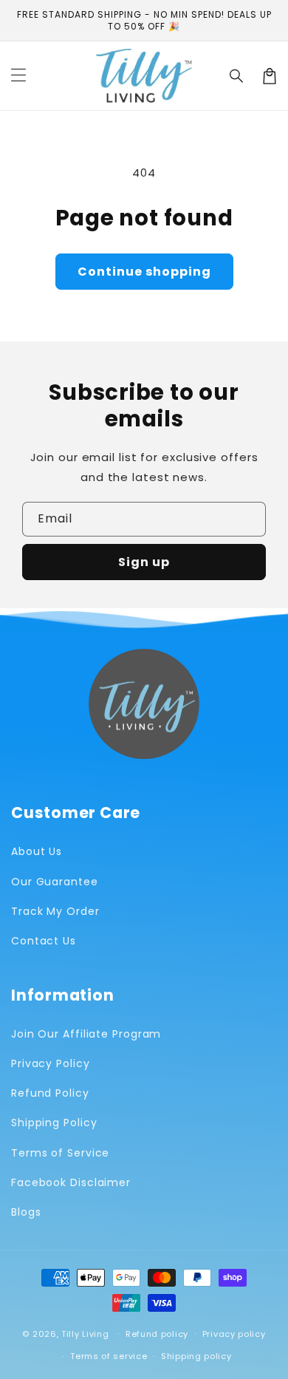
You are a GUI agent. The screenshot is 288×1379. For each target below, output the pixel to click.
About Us (36, 851)
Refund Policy (50, 1093)
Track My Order (55, 911)
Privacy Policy (50, 1063)
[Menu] (18, 76)
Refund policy (157, 1334)
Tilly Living (85, 1333)
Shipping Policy (54, 1122)
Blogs (26, 1212)
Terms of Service (60, 1152)
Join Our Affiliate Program (86, 1033)
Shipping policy (196, 1356)
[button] (237, 76)
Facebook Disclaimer (71, 1182)
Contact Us (43, 940)
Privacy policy (234, 1334)
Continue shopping (144, 271)
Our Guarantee (54, 881)
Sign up (144, 562)
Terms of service (108, 1356)
